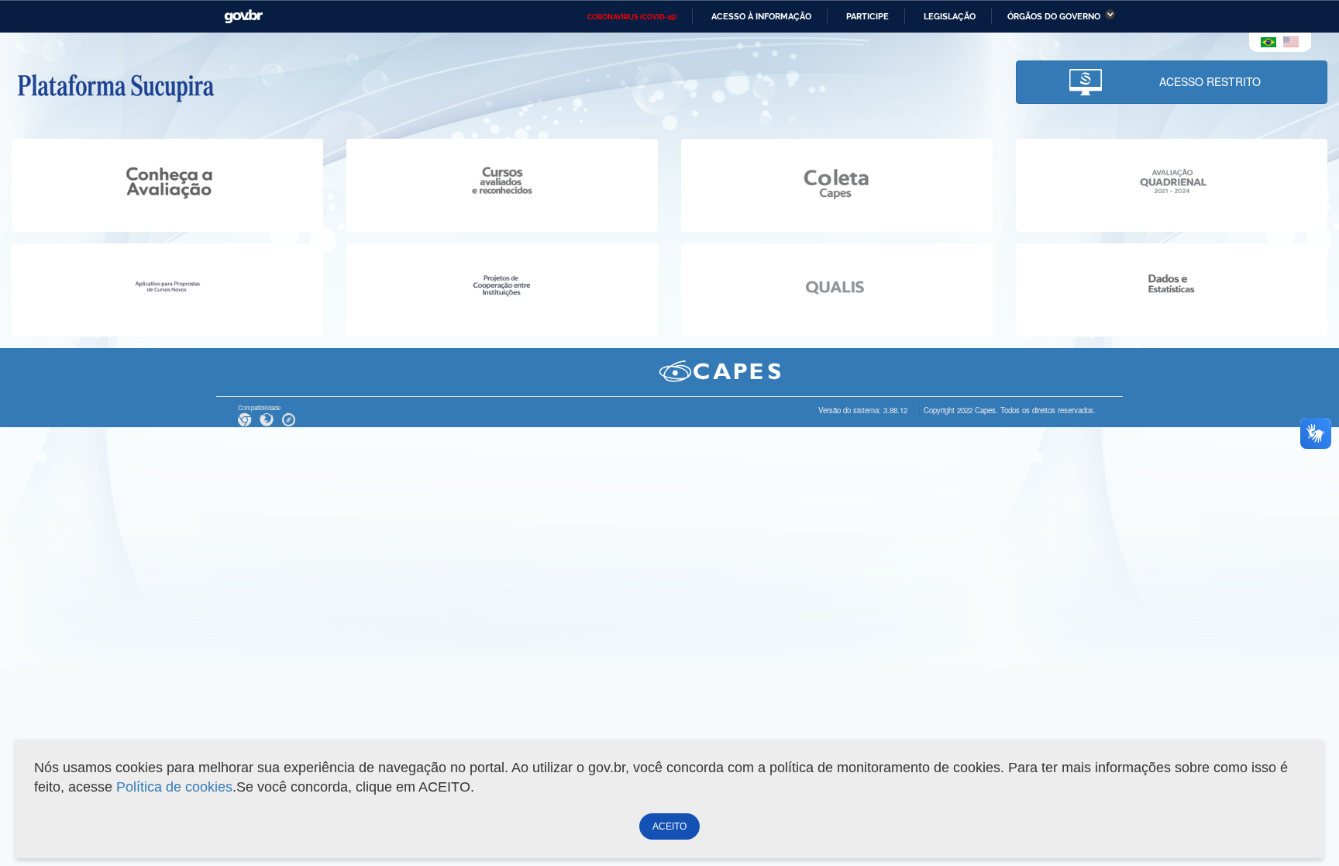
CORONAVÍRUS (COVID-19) (631, 17)
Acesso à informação (761, 16)
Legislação (950, 16)
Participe (867, 16)
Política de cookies (174, 787)
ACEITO (669, 826)
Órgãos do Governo (1053, 16)
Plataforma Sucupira (115, 86)
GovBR (243, 16)
